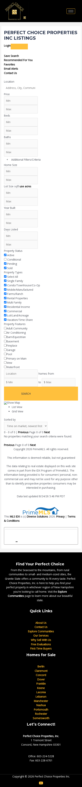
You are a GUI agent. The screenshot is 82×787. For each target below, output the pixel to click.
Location (9, 81)
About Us (41, 622)
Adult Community (16, 328)
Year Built (9, 208)
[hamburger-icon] (71, 11)
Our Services (41, 635)
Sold (10, 268)
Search (26, 393)
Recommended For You (18, 60)
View (9, 363)
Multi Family (14, 302)
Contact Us (10, 73)
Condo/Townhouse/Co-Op (23, 285)
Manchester (41, 701)
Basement (12, 341)
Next (47, 432)
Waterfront (13, 367)
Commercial (14, 311)
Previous (23, 432)
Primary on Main (16, 358)
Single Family (15, 281)
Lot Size (9, 186)
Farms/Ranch (15, 294)
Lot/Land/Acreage (18, 315)
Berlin (41, 666)
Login (7, 45)
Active (10, 255)
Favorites (9, 64)
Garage (10, 350)
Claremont (41, 671)
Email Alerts (11, 68)
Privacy (60, 516)
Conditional (14, 259)
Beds (7, 115)
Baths (7, 137)
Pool (9, 354)
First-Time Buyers (41, 648)
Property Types (13, 272)
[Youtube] (41, 783)
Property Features (15, 324)
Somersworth (41, 718)
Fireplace (11, 345)
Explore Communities (41, 631)
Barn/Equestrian (16, 337)
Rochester (41, 713)
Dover (41, 679)
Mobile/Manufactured (20, 289)
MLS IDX (15, 516)
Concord (41, 675)
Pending (12, 264)
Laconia (41, 692)
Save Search (11, 56)
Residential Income (18, 307)
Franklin (41, 683)
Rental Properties (17, 298)
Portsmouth (41, 709)
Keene (41, 688)
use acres (25, 186)
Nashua (41, 705)
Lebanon (41, 696)
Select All (12, 276)
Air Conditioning (16, 332)
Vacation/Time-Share (20, 320)
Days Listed (11, 229)
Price (7, 94)
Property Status (13, 251)
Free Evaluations (41, 644)
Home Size (10, 165)
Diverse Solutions (37, 516)
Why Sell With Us (41, 640)
